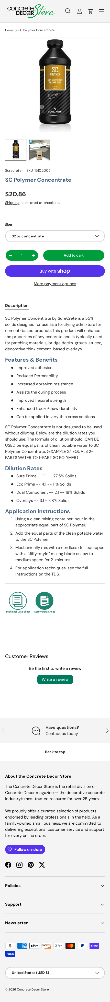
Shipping (12, 202)
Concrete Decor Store (33, 989)
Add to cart (74, 255)
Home (9, 30)
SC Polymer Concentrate (36, 30)
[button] (90, 11)
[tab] (17, 305)
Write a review (55, 679)
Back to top (55, 752)
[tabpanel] (55, 467)
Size (8, 224)
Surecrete (13, 170)
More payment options (55, 283)
